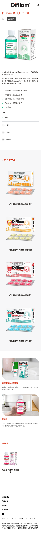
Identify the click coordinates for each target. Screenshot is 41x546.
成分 (8, 125)
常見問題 (5, 509)
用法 (8, 132)
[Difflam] (20, 5)
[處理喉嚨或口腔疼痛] (20, 370)
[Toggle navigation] (3, 5)
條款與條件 (6, 497)
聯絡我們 (5, 505)
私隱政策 (5, 501)
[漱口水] (20, 406)
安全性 (9, 140)
